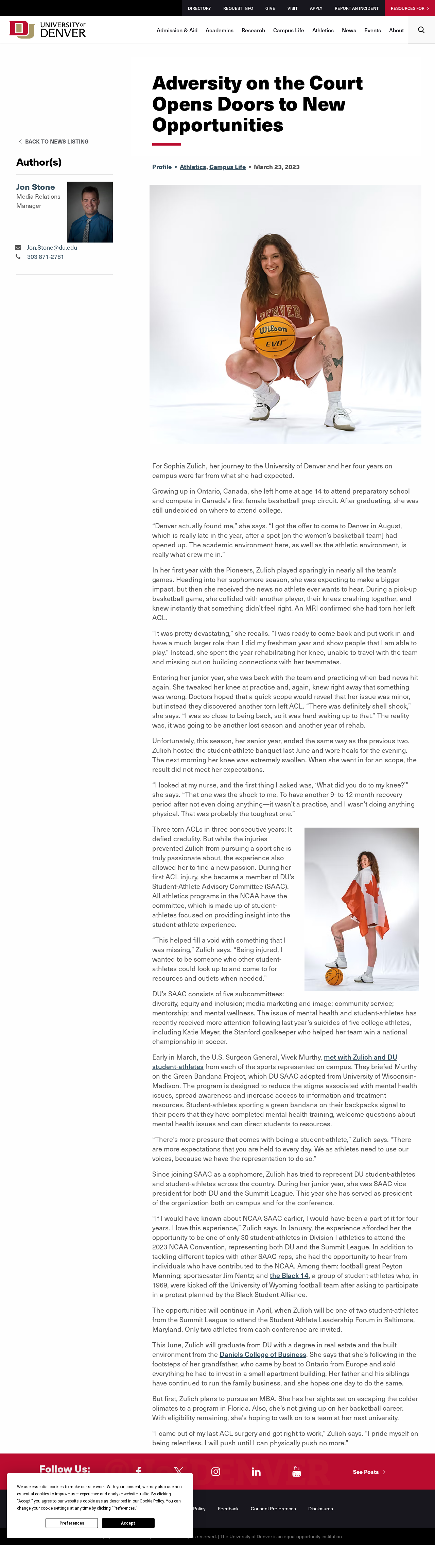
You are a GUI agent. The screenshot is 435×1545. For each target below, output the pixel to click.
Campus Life (288, 30)
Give (270, 8)
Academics (219, 30)
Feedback (228, 1508)
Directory (199, 8)
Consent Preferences (273, 1508)
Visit (293, 8)
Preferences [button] (124, 1508)
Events (372, 30)
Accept (128, 1523)
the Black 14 (289, 1275)
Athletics (323, 30)
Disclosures (320, 1508)
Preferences (71, 1523)
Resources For (407, 8)
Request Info (238, 8)
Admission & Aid (177, 30)
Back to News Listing (56, 141)
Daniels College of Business (263, 1354)
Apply (316, 8)
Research (253, 30)
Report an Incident (357, 8)
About (396, 30)
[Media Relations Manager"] (18, 247)
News (349, 30)
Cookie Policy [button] (152, 1501)
